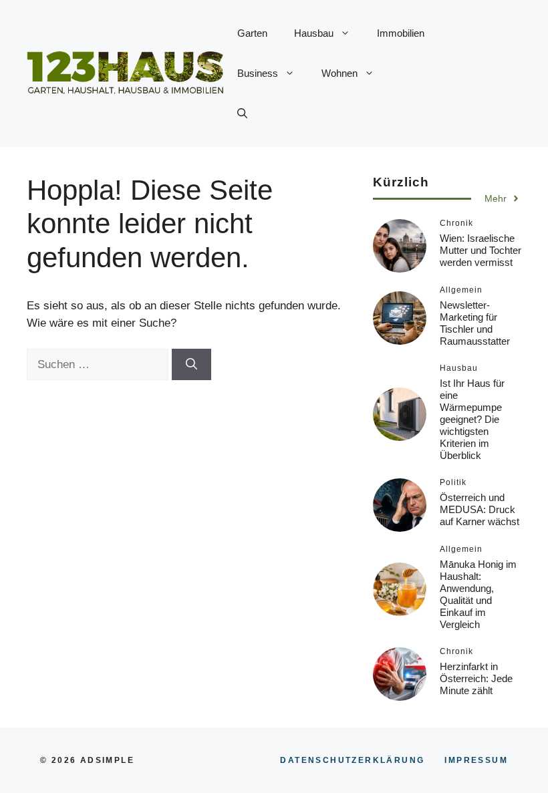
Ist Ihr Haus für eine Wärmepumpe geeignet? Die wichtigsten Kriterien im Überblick (472, 419)
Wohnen (339, 73)
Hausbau (313, 33)
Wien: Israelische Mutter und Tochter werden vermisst (480, 250)
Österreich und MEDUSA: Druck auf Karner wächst (479, 509)
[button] (242, 114)
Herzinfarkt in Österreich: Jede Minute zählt (476, 678)
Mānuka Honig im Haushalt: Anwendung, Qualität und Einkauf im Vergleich (478, 594)
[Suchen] (191, 365)
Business (257, 73)
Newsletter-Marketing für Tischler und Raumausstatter (475, 323)
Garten (252, 33)
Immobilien (400, 33)
